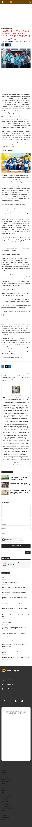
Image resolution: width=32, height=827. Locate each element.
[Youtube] (20, 465)
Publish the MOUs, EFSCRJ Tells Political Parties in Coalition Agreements (14, 609)
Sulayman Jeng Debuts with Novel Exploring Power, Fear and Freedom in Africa (14, 634)
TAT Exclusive (5, 799)
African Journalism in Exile (15, 563)
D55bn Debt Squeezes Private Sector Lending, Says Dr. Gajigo (14, 603)
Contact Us (4, 774)
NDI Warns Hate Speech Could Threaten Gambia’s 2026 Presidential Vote (16, 576)
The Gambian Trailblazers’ (7, 813)
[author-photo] (16, 393)
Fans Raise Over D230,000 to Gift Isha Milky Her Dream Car (14, 587)
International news (6, 779)
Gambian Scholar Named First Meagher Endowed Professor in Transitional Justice (15, 621)
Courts (3, 788)
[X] (6, 44)
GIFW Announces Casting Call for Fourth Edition (12, 640)
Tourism (4, 815)
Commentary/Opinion (7, 777)
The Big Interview (6, 810)
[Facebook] (2, 44)
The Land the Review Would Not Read (10, 582)
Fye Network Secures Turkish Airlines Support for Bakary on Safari (15, 657)
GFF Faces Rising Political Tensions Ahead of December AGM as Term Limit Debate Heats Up (20, 492)
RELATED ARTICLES (7, 472)
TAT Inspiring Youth (6, 804)
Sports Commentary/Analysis (12, 26)
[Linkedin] (9, 44)
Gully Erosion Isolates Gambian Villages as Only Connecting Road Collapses (15, 651)
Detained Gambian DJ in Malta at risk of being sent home (14, 592)
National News (5, 781)
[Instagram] (14, 465)
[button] (30, 2)
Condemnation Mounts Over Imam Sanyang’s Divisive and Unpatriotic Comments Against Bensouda (14, 628)
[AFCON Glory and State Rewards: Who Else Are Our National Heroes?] (5, 485)
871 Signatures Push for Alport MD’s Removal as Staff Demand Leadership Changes (15, 645)
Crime (3, 790)
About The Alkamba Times (7, 765)
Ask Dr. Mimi (5, 768)
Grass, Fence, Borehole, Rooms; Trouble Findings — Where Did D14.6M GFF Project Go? (19, 477)
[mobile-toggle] (2, 2)
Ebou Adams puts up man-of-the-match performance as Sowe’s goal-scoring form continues (8, 378)
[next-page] (5, 498)
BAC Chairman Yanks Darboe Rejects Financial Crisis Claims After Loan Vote (16, 615)
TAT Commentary (6, 795)
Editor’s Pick (4, 792)
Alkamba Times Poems (7, 786)
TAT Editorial (5, 797)
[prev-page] (2, 498)
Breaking (4, 772)
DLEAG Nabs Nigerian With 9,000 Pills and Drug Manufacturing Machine (15, 598)
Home (2, 26)
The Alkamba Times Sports (8, 808)
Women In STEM (5, 817)
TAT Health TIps (5, 801)
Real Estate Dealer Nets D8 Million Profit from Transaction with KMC (24, 377)
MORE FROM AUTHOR (18, 472)
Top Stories (4, 783)
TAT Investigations (6, 806)
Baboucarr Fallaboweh (8, 41)
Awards (4, 770)
